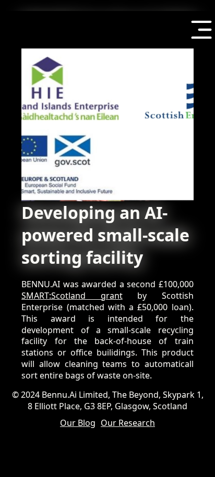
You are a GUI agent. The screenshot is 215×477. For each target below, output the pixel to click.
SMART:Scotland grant (72, 295)
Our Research (128, 423)
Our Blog (77, 423)
